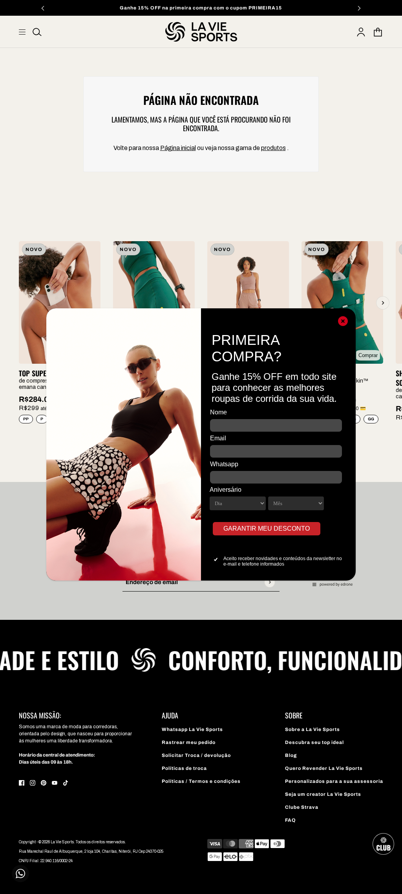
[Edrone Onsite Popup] (201, 447)
